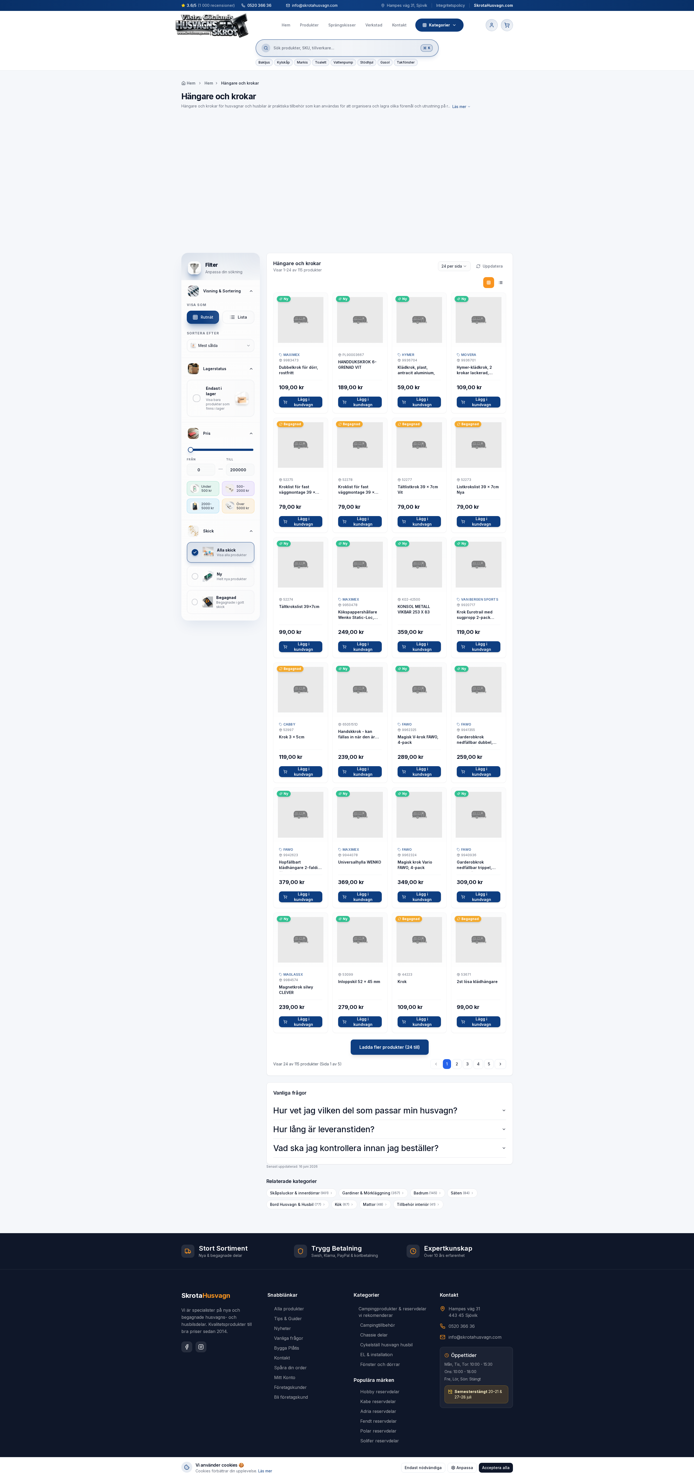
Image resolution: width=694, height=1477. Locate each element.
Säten (460, 1193)
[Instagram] (201, 1346)
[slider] (190, 450)
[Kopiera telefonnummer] (277, 5)
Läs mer (459, 106)
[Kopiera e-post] (343, 5)
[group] (494, 282)
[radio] (488, 282)
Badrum (425, 1193)
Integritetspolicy (450, 5)
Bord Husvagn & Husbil (295, 1204)
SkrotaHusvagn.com (493, 5)
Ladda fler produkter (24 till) (389, 1047)
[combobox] (220, 345)
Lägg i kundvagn (303, 402)
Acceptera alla (496, 1467)
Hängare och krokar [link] (240, 83)
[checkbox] (220, 398)
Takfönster (406, 62)
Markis (302, 62)
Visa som (197, 305)
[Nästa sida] (500, 1064)
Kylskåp (283, 62)
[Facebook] (186, 1346)
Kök (342, 1204)
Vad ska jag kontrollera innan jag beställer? (355, 1148)
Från (191, 459)
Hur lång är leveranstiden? (323, 1129)
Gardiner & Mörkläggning (371, 1193)
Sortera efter (203, 333)
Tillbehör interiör (416, 1204)
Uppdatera (493, 266)
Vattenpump (343, 62)
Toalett (320, 62)
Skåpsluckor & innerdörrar (299, 1193)
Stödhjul (366, 62)
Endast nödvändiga (423, 1467)
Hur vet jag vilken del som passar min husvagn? (365, 1110)
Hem (209, 83)
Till (229, 459)
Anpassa (464, 1467)
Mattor (373, 1204)
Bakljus (264, 62)
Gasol (385, 62)
